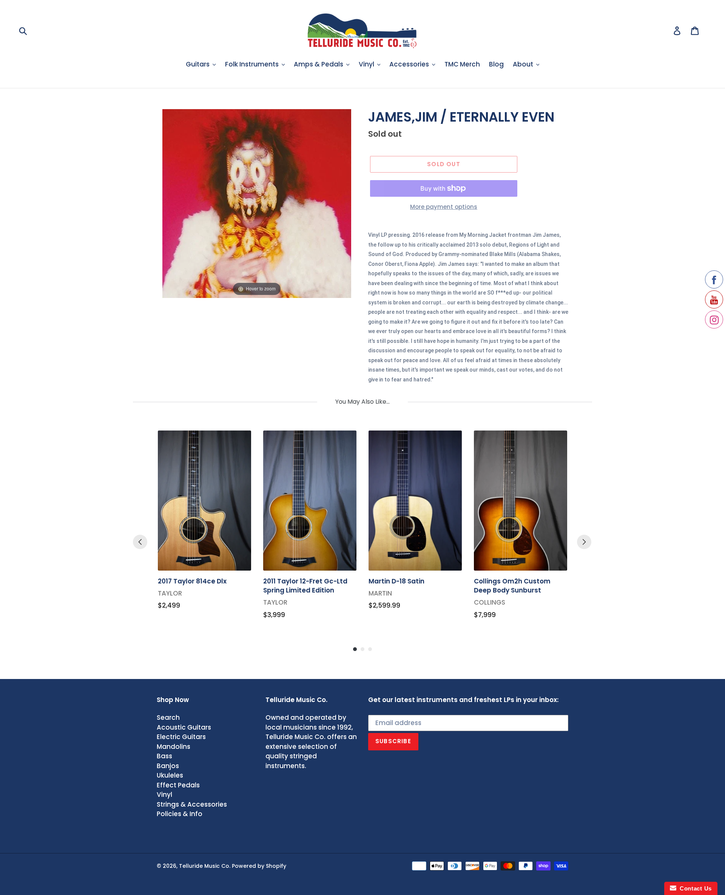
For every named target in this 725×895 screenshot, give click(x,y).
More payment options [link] (443, 207)
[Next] (584, 542)
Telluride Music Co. (204, 866)
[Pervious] (140, 542)
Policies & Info (179, 813)
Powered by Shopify (259, 866)
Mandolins (173, 746)
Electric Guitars (181, 736)
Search (168, 717)
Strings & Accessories (192, 804)
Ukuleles (170, 775)
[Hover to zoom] (256, 203)
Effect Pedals (178, 785)
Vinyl (164, 794)
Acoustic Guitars (184, 727)
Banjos (168, 765)
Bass (164, 756)
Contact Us (694, 888)
